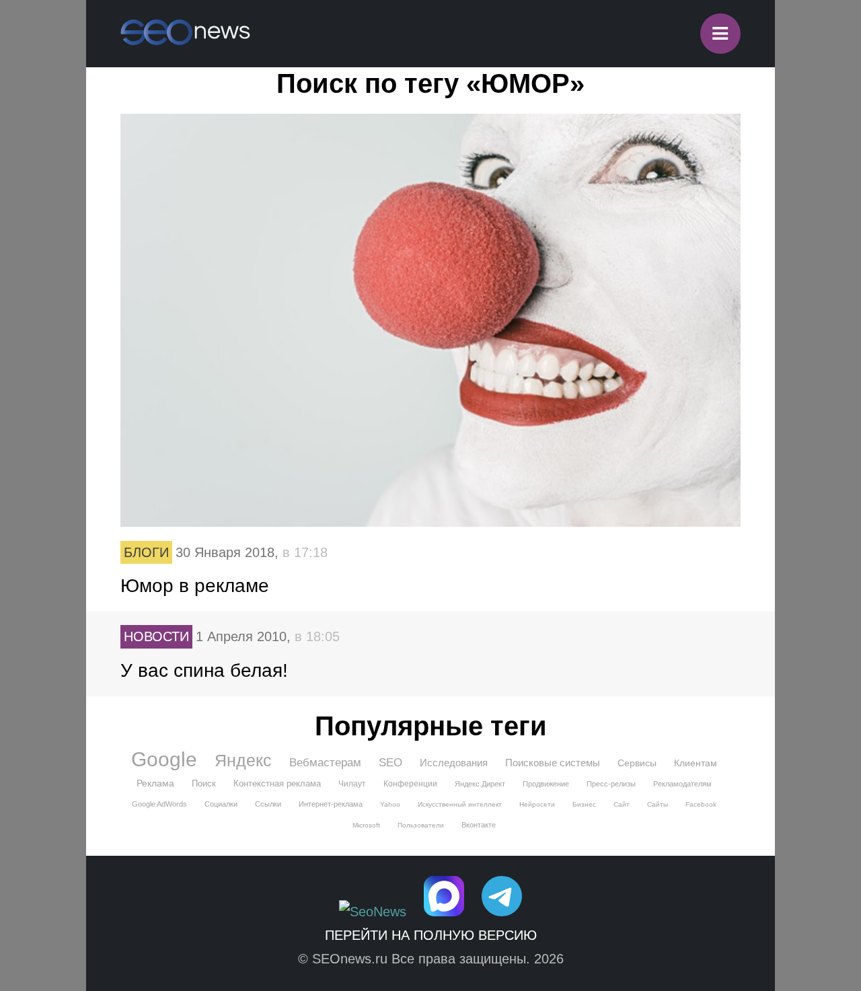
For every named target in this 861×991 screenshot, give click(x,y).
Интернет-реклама (331, 804)
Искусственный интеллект (460, 804)
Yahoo (390, 804)
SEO (390, 762)
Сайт (621, 804)
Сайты (657, 804)
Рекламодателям (682, 784)
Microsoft (366, 825)
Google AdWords (159, 804)
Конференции (410, 783)
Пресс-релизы (611, 784)
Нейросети (537, 804)
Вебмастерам (325, 762)
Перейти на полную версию (431, 935)
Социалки (220, 804)
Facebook (700, 804)
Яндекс (243, 760)
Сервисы (637, 763)
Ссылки (268, 804)
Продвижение (546, 784)
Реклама (155, 783)
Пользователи (421, 825)
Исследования (454, 762)
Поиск (204, 783)
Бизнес (584, 804)
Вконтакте (478, 825)
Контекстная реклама (277, 783)
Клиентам (695, 763)
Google (164, 759)
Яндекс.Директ (480, 784)
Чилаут (352, 783)
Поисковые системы (552, 762)
